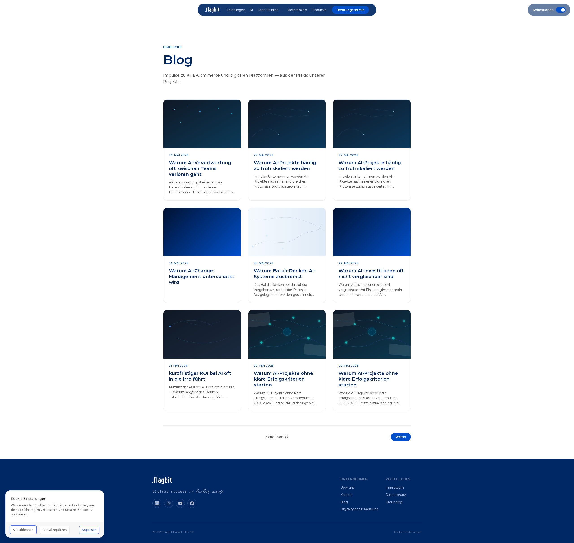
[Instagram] (168, 503)
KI (251, 10)
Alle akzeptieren (55, 530)
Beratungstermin (351, 10)
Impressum (395, 488)
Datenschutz (396, 495)
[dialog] (54, 514)
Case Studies (268, 10)
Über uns (347, 488)
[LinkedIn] (156, 503)
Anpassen (89, 530)
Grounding (394, 502)
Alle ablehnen (23, 530)
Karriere (346, 495)
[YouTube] (180, 503)
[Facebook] (191, 503)
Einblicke (319, 10)
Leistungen (236, 10)
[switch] (549, 10)
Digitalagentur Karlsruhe (359, 509)
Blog (344, 502)
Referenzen (297, 10)
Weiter (400, 437)
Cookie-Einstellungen (408, 532)
